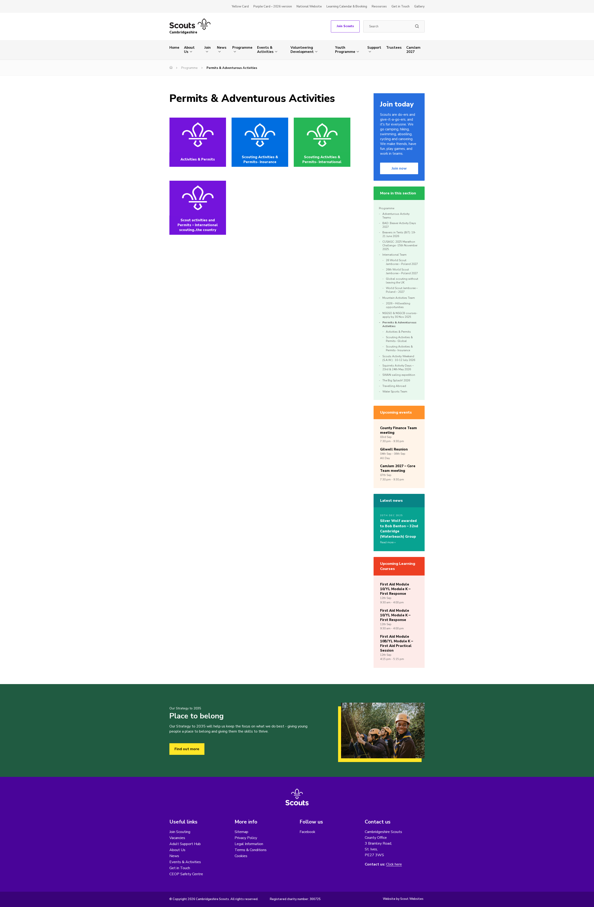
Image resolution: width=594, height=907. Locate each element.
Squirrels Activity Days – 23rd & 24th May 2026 (398, 367)
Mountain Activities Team (398, 298)
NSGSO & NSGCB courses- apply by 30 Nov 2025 (399, 315)
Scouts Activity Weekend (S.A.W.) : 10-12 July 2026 (398, 358)
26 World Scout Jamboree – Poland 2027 (402, 262)
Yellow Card (240, 6)
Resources (379, 6)
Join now (399, 168)
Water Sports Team (394, 391)
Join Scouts (345, 26)
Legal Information (249, 843)
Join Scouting (179, 831)
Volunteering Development (302, 49)
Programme (242, 47)
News (221, 47)
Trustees (394, 47)
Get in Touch (400, 6)
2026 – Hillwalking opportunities (398, 305)
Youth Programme (345, 49)
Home (174, 47)
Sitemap (241, 831)
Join (207, 47)
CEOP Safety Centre (186, 874)
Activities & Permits (398, 332)
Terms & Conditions (251, 849)
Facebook (307, 831)
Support (374, 47)
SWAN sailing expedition (398, 375)
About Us (189, 49)
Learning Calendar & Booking (346, 6)
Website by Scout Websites (403, 899)
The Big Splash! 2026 (396, 380)
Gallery (419, 6)
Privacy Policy (246, 837)
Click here (394, 864)
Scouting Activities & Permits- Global (399, 339)
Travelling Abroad (394, 386)
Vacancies (177, 837)
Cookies (241, 856)
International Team (394, 255)
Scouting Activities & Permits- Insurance (399, 348)
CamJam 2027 (413, 49)
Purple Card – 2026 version (272, 6)
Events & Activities (265, 49)
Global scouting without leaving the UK (402, 280)
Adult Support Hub (185, 843)
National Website (309, 6)
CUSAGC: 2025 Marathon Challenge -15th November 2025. (399, 245)
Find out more (186, 749)
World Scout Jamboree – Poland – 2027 (402, 290)
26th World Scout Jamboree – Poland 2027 (402, 271)
